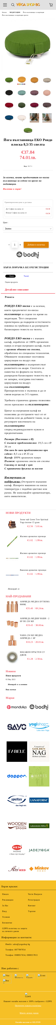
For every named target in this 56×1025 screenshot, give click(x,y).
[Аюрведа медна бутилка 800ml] (12, 606)
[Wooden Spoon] (17, 826)
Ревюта (9, 297)
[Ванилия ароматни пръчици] (12, 575)
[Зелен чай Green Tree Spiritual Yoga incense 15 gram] (12, 524)
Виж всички (11, 690)
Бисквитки (7, 923)
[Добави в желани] (51, 237)
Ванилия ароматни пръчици (33, 570)
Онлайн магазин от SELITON (28, 1022)
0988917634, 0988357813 (26, 955)
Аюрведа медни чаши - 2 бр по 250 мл (34, 619)
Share (11, 276)
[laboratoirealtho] (39, 826)
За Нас (5, 906)
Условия (6, 917)
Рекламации (7, 900)
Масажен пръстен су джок (32, 653)
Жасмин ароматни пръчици (33, 536)
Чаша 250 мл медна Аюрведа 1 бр (31, 636)
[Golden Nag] (39, 752)
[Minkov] (39, 869)
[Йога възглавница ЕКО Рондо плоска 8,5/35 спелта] (28, 71)
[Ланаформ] (39, 801)
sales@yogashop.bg (21, 944)
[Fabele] (17, 752)
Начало (4, 12)
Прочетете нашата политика (28, 1006)
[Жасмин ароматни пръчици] (12, 541)
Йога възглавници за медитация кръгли (15, 15)
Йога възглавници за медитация (33, 12)
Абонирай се (14, 589)
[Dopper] (17, 777)
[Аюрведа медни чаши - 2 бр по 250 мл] (12, 623)
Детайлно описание (17, 289)
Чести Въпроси (35, 894)
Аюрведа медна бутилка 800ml (35, 603)
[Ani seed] (17, 869)
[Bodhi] (39, 708)
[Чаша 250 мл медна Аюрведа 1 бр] (12, 640)
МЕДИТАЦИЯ (15, 12)
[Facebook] (5, 961)
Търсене (32, 911)
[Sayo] (17, 727)
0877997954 (20, 950)
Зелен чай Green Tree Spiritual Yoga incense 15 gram (34, 520)
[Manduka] (17, 707)
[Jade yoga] (39, 851)
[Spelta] (17, 801)
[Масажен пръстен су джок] (12, 657)
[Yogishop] (39, 727)
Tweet (26, 276)
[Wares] (39, 776)
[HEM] (17, 850)
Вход (4, 911)
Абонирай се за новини (17, 684)
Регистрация (34, 900)
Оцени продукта (11, 282)
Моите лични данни (29, 1013)
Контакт (31, 906)
